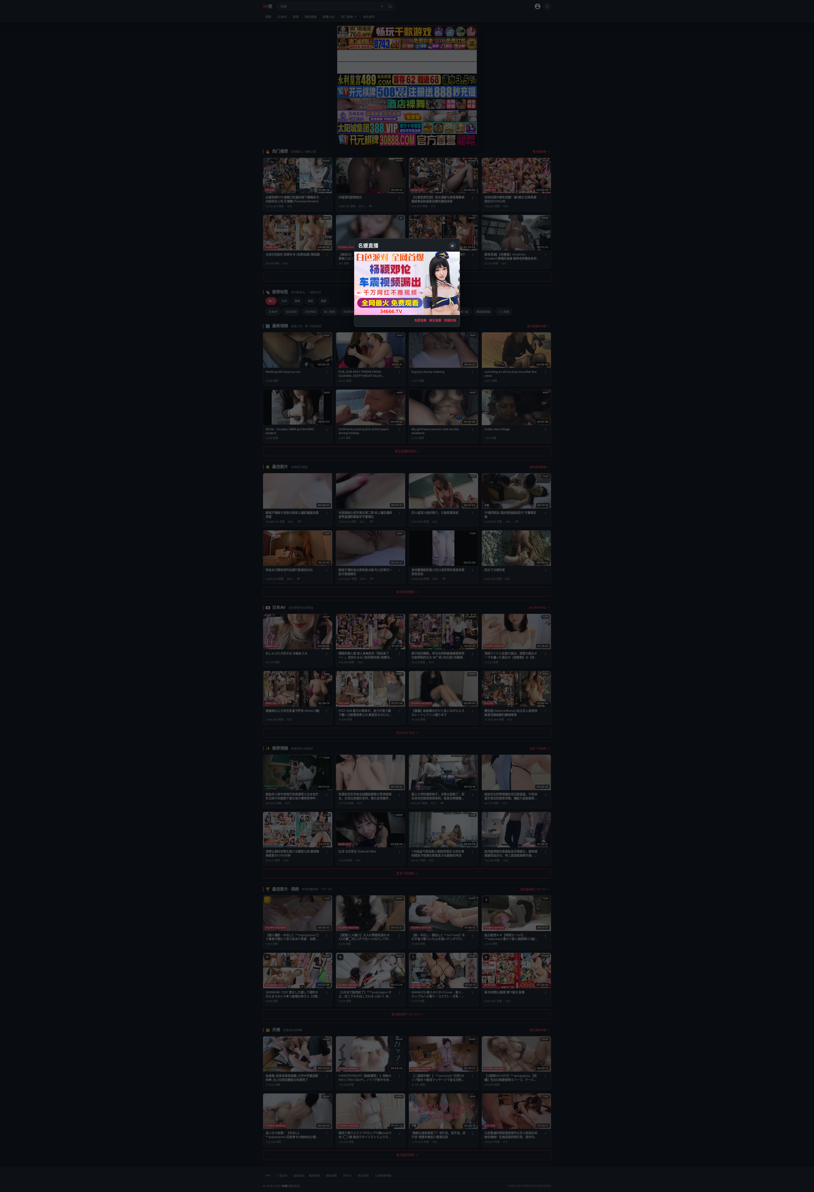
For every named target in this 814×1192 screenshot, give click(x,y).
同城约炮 (450, 320)
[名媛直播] (407, 596)
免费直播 (420, 320)
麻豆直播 (435, 320)
